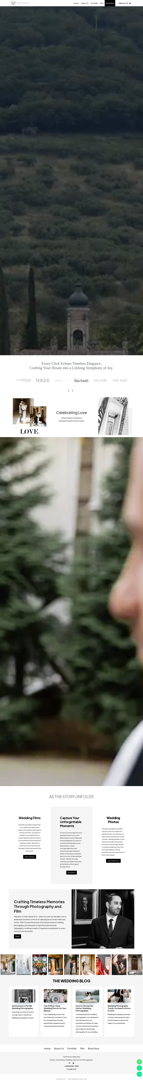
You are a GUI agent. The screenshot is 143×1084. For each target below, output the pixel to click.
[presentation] (68, 800)
